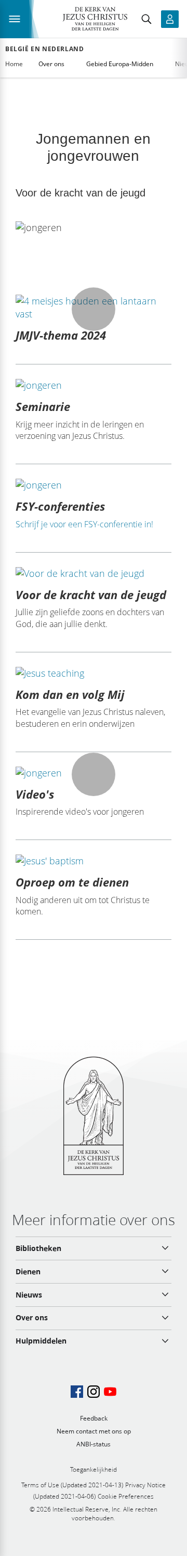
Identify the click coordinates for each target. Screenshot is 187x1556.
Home (14, 63)
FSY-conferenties (60, 506)
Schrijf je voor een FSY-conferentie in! (84, 524)
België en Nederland (44, 49)
